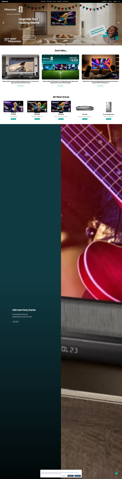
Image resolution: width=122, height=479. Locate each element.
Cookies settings (63, 475)
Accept (71, 475)
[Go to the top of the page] (116, 473)
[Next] (119, 23)
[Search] (119, 1)
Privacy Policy (59, 473)
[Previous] (3, 23)
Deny (77, 475)
